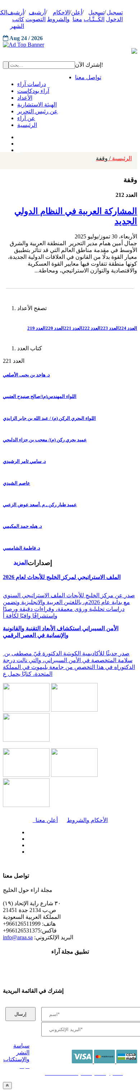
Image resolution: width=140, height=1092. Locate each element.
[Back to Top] (7, 1085)
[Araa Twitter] (18, 142)
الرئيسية (114, 158)
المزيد (21, 562)
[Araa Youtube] (17, 148)
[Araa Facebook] (27, 830)
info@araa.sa (18, 937)
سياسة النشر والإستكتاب (16, 1052)
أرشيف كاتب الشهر (15, 19)
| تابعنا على (48, 852)
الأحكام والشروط (87, 820)
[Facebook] (17, 135)
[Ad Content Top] (70, 45)
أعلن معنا (45, 820)
